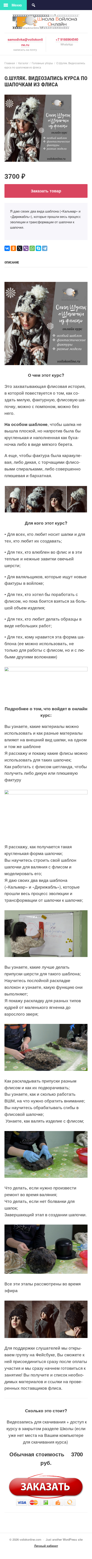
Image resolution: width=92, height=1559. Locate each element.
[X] (19, 248)
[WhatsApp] (32, 248)
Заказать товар (46, 191)
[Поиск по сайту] (33, 4)
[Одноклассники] (13, 248)
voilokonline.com (46, 22)
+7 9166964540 (67, 39)
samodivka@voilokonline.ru (25, 42)
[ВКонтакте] (7, 248)
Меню (17, 5)
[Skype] (38, 248)
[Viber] (26, 248)
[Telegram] (44, 248)
